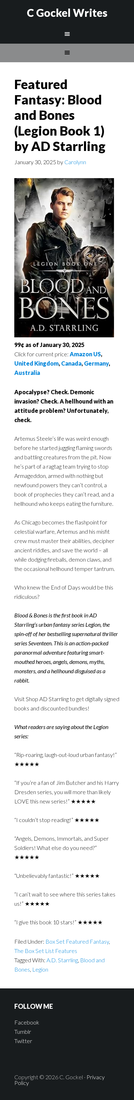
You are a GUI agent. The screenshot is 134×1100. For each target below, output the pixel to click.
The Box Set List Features (45, 950)
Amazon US (85, 354)
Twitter (23, 1040)
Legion (40, 969)
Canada (71, 363)
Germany (96, 363)
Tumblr (22, 1031)
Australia (27, 372)
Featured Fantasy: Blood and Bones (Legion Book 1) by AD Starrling (59, 115)
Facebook (26, 1022)
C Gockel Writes (67, 12)
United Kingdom (36, 363)
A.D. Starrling (62, 960)
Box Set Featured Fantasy (77, 941)
